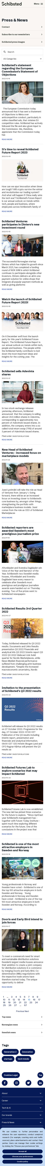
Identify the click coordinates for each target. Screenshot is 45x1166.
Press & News (8, 1122)
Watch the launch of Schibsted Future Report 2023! (22, 301)
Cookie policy (22, 1161)
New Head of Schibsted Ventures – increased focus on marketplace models (21, 453)
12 (14, 999)
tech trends (23, 1059)
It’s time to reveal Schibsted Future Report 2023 (20, 151)
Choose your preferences (22, 1156)
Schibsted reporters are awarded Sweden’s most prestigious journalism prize (20, 531)
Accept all (23, 1151)
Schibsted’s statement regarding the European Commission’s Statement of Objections (20, 70)
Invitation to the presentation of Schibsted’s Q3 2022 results (21, 689)
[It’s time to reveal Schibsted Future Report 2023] (22, 170)
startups (8, 1059)
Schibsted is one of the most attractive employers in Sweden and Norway (20, 847)
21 (20, 1002)
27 (15, 1005)
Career (5, 1100)
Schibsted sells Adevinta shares (18, 373)
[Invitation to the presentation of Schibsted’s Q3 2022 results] (22, 709)
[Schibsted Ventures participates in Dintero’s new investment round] (22, 245)
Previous (20, 1011)
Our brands (7, 1115)
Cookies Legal (11, 1075)
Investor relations (20, 436)
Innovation (27, 1052)
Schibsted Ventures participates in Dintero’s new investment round (20, 224)
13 (19, 999)
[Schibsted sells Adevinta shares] (22, 392)
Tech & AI (6, 1108)
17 (39, 999)
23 (31, 1002)
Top (40, 1075)
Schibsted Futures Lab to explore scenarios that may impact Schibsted (19, 771)
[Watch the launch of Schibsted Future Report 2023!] (22, 320)
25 (4, 1005)
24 (36, 1002)
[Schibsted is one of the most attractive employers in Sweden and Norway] (22, 868)
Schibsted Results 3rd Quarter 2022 (22, 610)
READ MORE (7, 139)
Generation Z (10, 1052)
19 (9, 1002)
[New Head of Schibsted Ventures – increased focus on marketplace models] (22, 473)
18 (4, 1002)
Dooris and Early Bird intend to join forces (22, 921)
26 (10, 1005)
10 (4, 999)
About (4, 1093)
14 (24, 999)
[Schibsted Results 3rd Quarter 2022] (22, 628)
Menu (38, 3)
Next (27, 1011)
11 (9, 999)
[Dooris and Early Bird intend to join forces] (22, 940)
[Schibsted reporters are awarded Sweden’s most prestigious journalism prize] (22, 551)
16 (34, 999)
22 (25, 1002)
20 (14, 1002)
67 (25, 1005)
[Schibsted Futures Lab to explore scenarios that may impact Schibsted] (22, 792)
